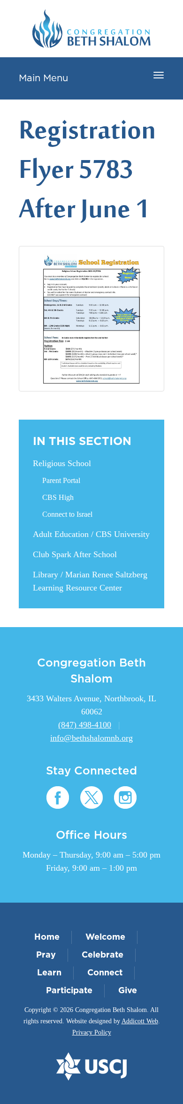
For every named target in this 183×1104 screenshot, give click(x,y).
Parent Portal (61, 480)
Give (127, 991)
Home (47, 937)
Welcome (105, 937)
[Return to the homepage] (91, 28)
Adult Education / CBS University (91, 534)
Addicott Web (140, 1021)
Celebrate (102, 955)
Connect (104, 973)
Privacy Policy (91, 1032)
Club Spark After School (75, 554)
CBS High (58, 497)
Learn (49, 973)
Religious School (62, 463)
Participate (69, 991)
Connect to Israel (67, 514)
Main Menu (43, 78)
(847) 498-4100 (84, 724)
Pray (46, 955)
